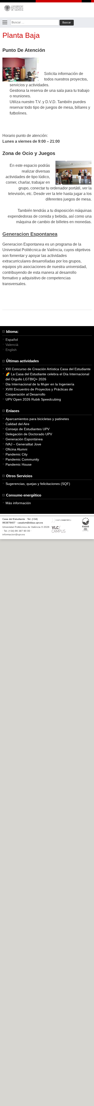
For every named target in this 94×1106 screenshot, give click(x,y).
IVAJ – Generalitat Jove (23, 444)
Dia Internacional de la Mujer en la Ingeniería (40, 384)
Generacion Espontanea (29, 234)
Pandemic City (16, 454)
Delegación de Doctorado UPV (29, 434)
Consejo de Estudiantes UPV (27, 429)
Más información (18, 503)
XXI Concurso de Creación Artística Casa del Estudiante (48, 369)
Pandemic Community (22, 459)
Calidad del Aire (17, 424)
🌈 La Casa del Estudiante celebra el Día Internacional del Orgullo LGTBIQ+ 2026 (47, 376)
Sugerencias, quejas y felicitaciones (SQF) (38, 484)
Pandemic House (19, 464)
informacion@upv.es (13, 534)
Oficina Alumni (16, 449)
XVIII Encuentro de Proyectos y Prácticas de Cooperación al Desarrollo (39, 391)
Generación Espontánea (24, 439)
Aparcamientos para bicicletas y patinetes (37, 419)
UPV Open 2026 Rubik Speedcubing (33, 399)
